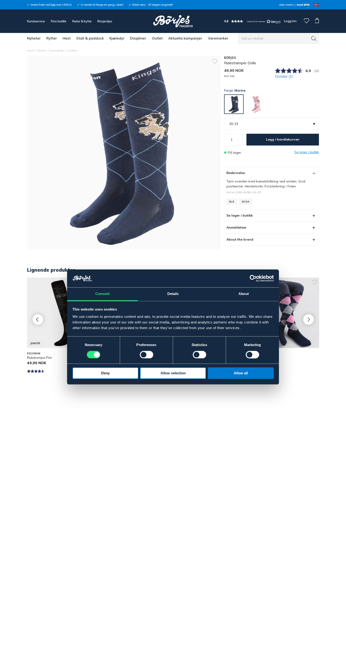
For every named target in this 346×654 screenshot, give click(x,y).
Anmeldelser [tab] (236, 227)
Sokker (72, 50)
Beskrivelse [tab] (235, 173)
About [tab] (243, 294)
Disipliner (138, 38)
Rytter (51, 38)
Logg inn (290, 21)
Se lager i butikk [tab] (239, 215)
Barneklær (57, 50)
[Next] (308, 319)
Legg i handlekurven (282, 139)
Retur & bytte (82, 21)
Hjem (31, 50)
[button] (252, 21)
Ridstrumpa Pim (39, 357)
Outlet (157, 38)
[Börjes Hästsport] (173, 21)
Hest (67, 38)
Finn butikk (58, 21)
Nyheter (34, 38)
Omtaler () (284, 76)
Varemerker (218, 38)
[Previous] (37, 319)
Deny (105, 373)
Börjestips (104, 21)
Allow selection (173, 373)
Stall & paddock (90, 38)
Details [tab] (173, 294)
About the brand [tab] (239, 239)
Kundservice (36, 21)
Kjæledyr (117, 38)
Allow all (241, 373)
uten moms (286, 4)
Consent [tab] (102, 294)
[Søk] (313, 38)
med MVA (303, 4)
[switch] (146, 355)
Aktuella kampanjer (185, 38)
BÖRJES (230, 58)
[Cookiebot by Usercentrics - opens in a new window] (253, 278)
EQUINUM (33, 353)
